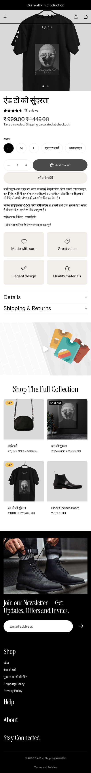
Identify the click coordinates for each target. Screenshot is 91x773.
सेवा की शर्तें (10, 670)
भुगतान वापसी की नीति (15, 677)
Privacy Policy (13, 691)
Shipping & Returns (27, 308)
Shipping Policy (14, 684)
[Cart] (86, 17)
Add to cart (62, 165)
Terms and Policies (45, 767)
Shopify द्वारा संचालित (55, 758)
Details (12, 297)
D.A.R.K (39, 758)
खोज (6, 663)
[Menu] (5, 17)
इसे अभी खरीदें (45, 178)
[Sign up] (81, 626)
